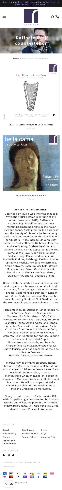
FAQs (43, 433)
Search (6, 430)
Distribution (28, 430)
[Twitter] (13, 455)
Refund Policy (29, 437)
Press (44, 430)
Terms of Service (30, 433)
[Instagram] (8, 455)
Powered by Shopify (9, 466)
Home (16, 58)
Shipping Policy (48, 437)
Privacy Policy (9, 433)
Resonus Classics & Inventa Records (25, 462)
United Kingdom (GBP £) (14, 483)
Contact (7, 437)
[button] (52, 17)
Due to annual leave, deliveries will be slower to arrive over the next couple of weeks (31, 3)
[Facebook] (4, 455)
